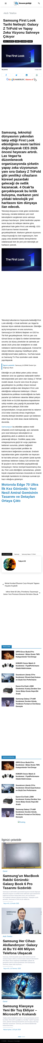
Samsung (16, 554)
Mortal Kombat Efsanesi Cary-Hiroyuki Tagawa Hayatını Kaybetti (22, 584)
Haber (30, 41)
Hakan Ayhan (7, 1029)
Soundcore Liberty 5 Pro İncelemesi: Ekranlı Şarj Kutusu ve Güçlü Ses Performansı (28, 677)
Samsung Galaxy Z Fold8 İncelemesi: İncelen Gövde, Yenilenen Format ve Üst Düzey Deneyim (28, 702)
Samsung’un (7, 427)
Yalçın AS (5, 69)
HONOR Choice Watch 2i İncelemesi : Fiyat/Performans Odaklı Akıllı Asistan (27, 665)
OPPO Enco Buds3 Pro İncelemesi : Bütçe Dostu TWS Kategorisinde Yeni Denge (28, 654)
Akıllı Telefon (10, 13)
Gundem (23, 41)
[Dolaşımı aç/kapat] (5, 3)
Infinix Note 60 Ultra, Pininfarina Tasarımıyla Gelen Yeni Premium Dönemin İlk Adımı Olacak (20, 593)
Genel (17, 41)
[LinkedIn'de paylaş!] (26, 75)
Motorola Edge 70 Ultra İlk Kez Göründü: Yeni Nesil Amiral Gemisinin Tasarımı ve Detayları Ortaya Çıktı (20, 493)
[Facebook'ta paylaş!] (6, 75)
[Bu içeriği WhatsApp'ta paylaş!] (36, 75)
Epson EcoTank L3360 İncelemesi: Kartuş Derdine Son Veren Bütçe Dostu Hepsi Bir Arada (28, 690)
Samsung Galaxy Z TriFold (28, 554)
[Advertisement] (21, 108)
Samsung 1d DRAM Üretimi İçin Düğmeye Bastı (19, 366)
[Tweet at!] (16, 75)
